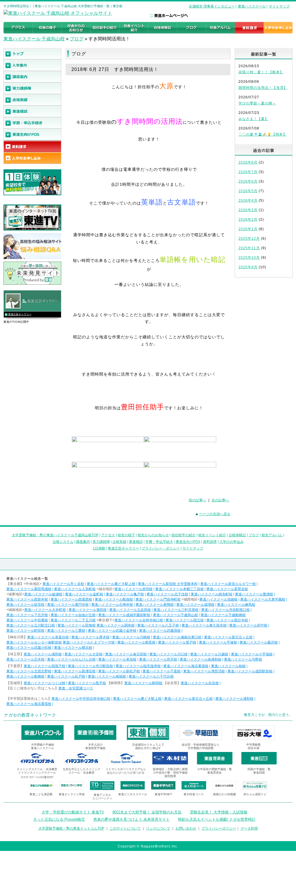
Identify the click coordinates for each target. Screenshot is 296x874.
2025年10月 (249, 258)
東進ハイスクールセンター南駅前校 (34, 642)
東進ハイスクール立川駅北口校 (30, 625)
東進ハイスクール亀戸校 (125, 594)
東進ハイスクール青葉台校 (48, 637)
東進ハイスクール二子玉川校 (73, 620)
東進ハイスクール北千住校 (167, 594)
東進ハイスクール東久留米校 (204, 625)
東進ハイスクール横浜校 (73, 648)
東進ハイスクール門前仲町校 (158, 599)
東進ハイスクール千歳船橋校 (223, 615)
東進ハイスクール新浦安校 (75, 671)
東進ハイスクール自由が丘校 (73, 615)
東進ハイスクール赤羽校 (133, 589)
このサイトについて (125, 828)
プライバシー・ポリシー (161, 548)
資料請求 (210, 542)
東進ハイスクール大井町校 (45, 610)
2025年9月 (248, 267)
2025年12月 (249, 239)
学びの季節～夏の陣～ (257, 103)
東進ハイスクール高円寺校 (68, 605)
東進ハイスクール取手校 (87, 683)
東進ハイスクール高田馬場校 (28, 589)
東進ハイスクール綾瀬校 (43, 594)
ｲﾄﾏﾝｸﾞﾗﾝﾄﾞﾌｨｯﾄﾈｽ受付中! (37, 777)
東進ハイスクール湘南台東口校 (177, 637)
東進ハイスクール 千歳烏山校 (34, 38)
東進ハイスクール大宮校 (83, 654)
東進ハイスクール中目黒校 (27, 620)
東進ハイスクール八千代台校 (151, 676)
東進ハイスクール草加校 (117, 659)
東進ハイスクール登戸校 (177, 642)
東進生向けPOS (188, 542)
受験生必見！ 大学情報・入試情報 (218, 812)
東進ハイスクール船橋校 (25, 676)
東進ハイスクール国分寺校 (227, 620)
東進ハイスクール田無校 (77, 625)
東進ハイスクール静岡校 (143, 683)
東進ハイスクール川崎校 (131, 637)
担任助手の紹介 (183, 535)
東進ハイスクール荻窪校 (25, 605)
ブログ (77, 38)
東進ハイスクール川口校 (168, 654)
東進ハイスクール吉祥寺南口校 (138, 620)
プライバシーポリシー (218, 828)
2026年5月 (248, 191)
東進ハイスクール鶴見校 (136, 642)
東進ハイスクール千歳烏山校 (175, 615)
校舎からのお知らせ (153, 535)
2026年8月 (248, 162)
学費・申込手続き (159, 542)
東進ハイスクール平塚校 (218, 642)
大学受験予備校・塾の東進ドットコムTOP (71, 828)
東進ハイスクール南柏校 (107, 676)
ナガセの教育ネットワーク (30, 714)
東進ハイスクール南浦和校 (200, 659)
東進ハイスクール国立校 (185, 620)
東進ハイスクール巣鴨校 (155, 605)
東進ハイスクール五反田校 (130, 610)
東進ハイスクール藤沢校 (259, 642)
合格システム (63, 542)
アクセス (108, 535)
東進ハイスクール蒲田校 (88, 610)
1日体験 (99, 548)
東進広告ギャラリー (20, 314)
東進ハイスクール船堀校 (114, 599)
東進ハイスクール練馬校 (236, 605)
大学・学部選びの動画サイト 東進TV (73, 812)
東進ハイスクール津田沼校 (204, 671)
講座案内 (83, 542)
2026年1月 (248, 229)
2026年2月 (248, 219)
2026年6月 (248, 181)
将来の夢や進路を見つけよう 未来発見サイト (131, 819)
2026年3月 (248, 210)
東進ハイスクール (252, 6)
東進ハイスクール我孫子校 (44, 666)
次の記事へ (220, 500)
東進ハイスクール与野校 (243, 659)
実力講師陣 (101, 542)
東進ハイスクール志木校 (25, 659)
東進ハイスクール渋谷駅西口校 (225, 610)
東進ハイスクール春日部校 (126, 654)
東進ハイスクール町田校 (25, 631)
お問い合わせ (185, 828)
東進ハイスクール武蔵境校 (160, 631)
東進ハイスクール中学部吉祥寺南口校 (80, 699)
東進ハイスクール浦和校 (43, 654)
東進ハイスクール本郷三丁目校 (179, 589)
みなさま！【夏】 (253, 119)
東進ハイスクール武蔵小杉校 (28, 648)
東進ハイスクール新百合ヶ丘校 (228, 637)
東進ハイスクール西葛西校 (71, 599)
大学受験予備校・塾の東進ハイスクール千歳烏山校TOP (55, 535)
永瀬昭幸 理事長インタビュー (212, 6)
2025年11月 (249, 248)
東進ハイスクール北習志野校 (28, 671)
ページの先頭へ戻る (214, 514)
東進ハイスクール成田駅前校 (250, 671)
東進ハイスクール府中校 (248, 625)
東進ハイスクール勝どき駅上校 (111, 584)
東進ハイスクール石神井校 (112, 605)
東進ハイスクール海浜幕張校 (185, 666)
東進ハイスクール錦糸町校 (211, 594)
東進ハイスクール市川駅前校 (90, 666)
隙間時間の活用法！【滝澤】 (262, 88)
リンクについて (158, 828)
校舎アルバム (272, 535)
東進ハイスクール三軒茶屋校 (176, 610)
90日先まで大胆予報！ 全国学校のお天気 (147, 812)
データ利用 (249, 828)
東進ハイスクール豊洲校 (254, 594)
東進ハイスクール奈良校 (200, 683)
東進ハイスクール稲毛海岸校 (138, 666)
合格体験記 (237, 535)
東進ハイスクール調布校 (116, 625)
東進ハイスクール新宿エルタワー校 (228, 584)
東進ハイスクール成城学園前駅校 (124, 615)
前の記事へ (197, 500)
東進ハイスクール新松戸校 (119, 671)
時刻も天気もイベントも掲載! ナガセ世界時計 (217, 819)
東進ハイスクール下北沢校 (27, 615)
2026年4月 (248, 200)
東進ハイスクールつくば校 (44, 683)
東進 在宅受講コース (75, 688)
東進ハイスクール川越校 (209, 654)
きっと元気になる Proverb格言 (59, 819)
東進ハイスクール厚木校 (90, 637)
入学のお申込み (231, 542)
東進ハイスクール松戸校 (66, 676)
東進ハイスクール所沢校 (158, 659)
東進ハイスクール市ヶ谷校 (63, 584)
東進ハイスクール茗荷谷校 (227, 589)
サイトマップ (279, 6)
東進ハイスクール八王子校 (158, 625)
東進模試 (136, 542)
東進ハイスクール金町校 (84, 594)
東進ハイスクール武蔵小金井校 (112, 631)
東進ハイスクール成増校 (195, 605)
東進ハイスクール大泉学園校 (262, 599)
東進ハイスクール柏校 (228, 666)
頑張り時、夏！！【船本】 (261, 72)
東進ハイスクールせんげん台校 (71, 659)
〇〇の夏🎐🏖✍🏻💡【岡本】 (262, 134)
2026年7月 (248, 172)
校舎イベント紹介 (212, 535)
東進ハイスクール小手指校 (252, 654)
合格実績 (119, 542)
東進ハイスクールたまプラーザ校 (89, 642)
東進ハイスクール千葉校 (162, 671)
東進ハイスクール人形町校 (75, 589)
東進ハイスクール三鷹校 (66, 631)
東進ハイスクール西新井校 (27, 599)
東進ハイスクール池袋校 (218, 599)
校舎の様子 (126, 535)
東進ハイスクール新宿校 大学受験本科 (168, 584)
